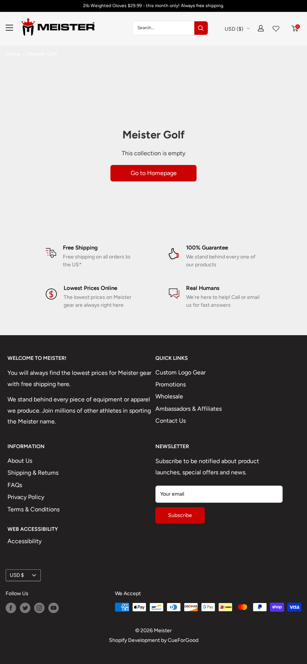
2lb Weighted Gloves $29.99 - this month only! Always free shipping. (153, 5)
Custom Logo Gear (180, 372)
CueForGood (183, 640)
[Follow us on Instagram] (39, 608)
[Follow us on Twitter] (25, 608)
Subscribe (180, 515)
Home (13, 54)
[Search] (201, 28)
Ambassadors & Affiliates (188, 408)
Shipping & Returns (32, 472)
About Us (19, 460)
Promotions (170, 384)
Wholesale (169, 396)
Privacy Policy (25, 497)
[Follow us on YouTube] (53, 608)
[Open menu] (9, 28)
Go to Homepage (154, 173)
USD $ (17, 575)
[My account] (261, 28)
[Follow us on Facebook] (11, 608)
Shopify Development (134, 640)
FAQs (14, 485)
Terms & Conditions (33, 509)
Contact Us (170, 420)
